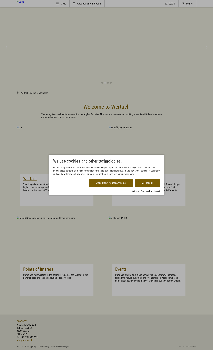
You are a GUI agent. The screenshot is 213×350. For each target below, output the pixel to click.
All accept (147, 183)
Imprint (157, 191)
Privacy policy (146, 191)
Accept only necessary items (111, 183)
